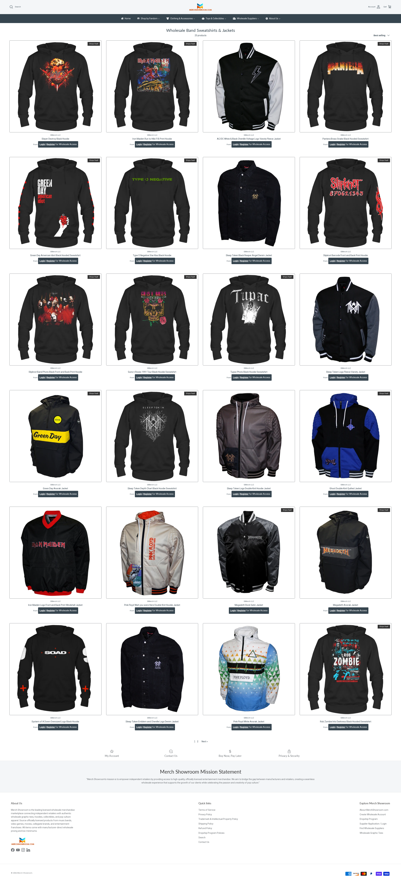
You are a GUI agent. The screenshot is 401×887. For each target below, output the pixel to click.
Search (202, 837)
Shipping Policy (205, 823)
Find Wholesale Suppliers (372, 828)
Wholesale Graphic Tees (371, 833)
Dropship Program (369, 819)
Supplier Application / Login (373, 823)
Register (51, 144)
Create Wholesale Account (373, 814)
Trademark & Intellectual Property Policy (218, 819)
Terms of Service (206, 810)
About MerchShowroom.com (374, 810)
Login (42, 144)
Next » (205, 741)
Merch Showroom (24, 873)
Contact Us (203, 842)
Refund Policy (205, 828)
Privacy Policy (205, 814)
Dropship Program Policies (211, 833)
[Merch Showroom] (200, 7)
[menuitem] (125, 18)
